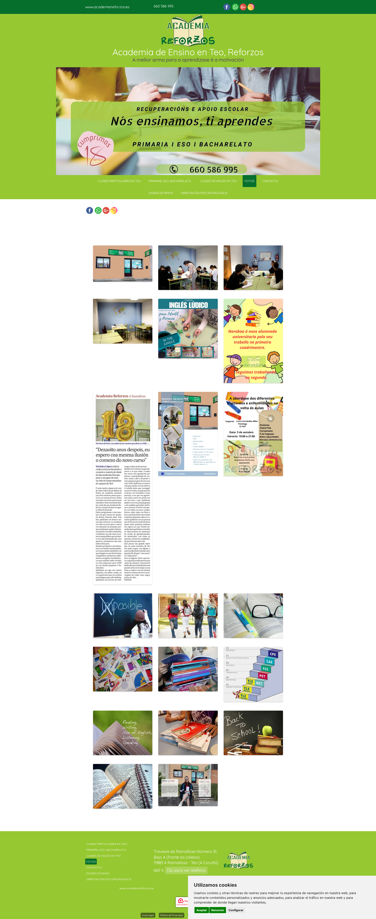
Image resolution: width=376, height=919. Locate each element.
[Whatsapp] (235, 7)
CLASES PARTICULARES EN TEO (119, 181)
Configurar (236, 910)
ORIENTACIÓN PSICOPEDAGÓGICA (204, 193)
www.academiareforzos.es (107, 7)
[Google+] (243, 7)
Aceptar (201, 910)
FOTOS (249, 181)
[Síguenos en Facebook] (226, 7)
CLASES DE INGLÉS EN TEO (219, 181)
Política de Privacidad (171, 915)
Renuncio (217, 910)
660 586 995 (164, 6)
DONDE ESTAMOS (161, 193)
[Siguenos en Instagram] (251, 7)
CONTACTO (270, 181)
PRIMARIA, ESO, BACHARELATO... (171, 181)
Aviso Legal (148, 915)
